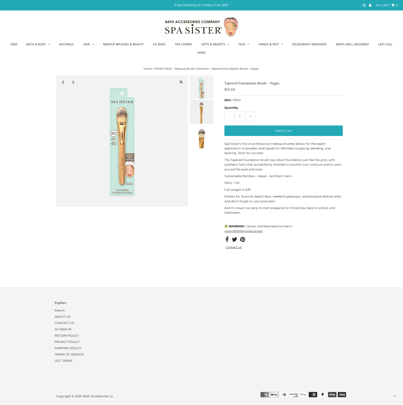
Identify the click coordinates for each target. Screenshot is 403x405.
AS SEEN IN (63, 329)
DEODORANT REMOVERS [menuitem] (309, 44)
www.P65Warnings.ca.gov (243, 231)
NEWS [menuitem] (201, 53)
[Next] (73, 82)
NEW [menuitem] (13, 44)
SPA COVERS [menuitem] (183, 44)
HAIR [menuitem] (86, 44)
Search (60, 310)
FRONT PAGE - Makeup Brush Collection (181, 68)
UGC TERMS (63, 361)
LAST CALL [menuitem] (385, 44)
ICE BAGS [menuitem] (159, 44)
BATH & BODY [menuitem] (36, 44)
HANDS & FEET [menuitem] (269, 44)
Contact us (234, 247)
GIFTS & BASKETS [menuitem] (213, 44)
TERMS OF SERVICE (69, 354)
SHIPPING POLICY (68, 348)
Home (148, 68)
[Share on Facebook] (227, 240)
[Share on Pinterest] (242, 240)
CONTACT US (64, 323)
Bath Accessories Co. (98, 396)
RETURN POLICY (67, 335)
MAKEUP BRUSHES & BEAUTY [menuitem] (123, 44)
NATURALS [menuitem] (66, 44)
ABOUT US (63, 317)
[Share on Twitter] (234, 240)
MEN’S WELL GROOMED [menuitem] (352, 44)
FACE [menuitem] (241, 44)
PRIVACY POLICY (67, 342)
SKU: (228, 100)
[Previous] (63, 82)
